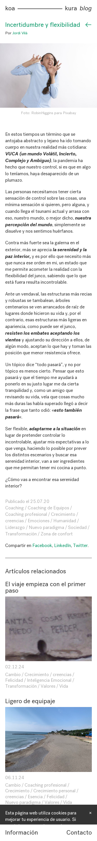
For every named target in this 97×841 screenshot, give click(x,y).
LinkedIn (62, 545)
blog (86, 8)
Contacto (79, 832)
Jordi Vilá (19, 33)
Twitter (80, 545)
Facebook (42, 545)
